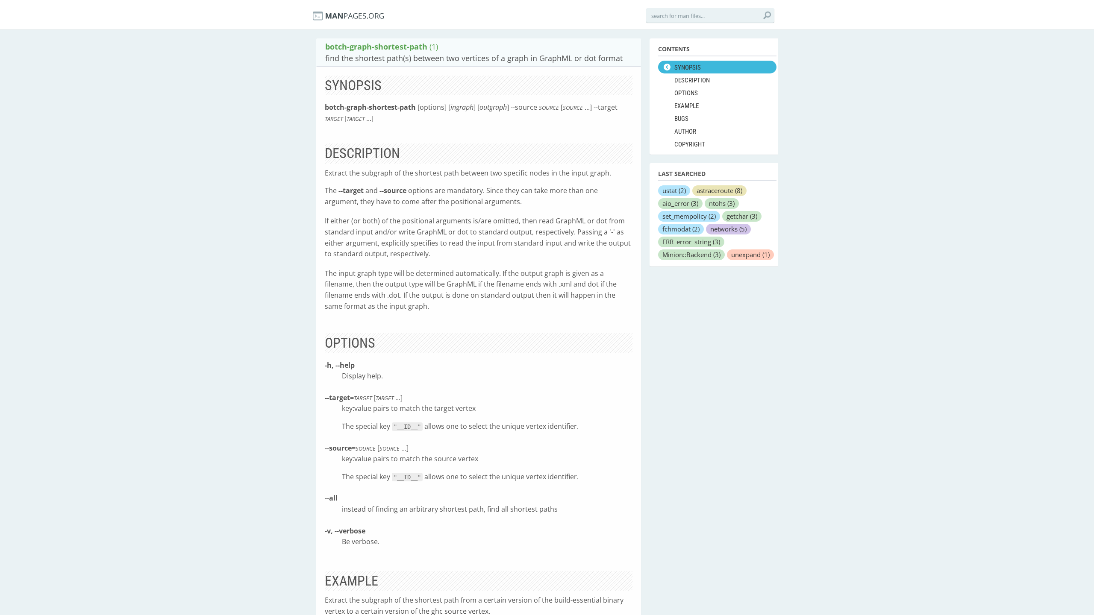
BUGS (681, 119)
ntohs (722, 203)
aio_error (680, 203)
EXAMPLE (686, 106)
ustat (674, 190)
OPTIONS (686, 93)
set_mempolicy (689, 216)
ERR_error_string (691, 241)
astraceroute (719, 190)
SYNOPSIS (687, 67)
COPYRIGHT (689, 144)
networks (728, 229)
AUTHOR (685, 131)
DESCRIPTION (692, 80)
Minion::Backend (691, 254)
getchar (741, 216)
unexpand (750, 254)
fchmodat (681, 229)
